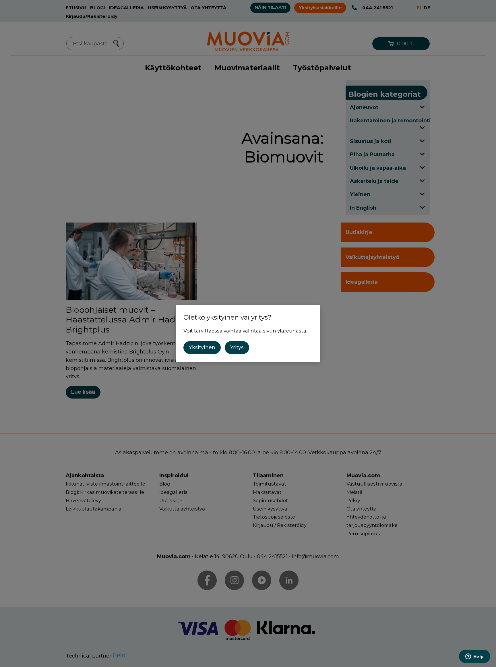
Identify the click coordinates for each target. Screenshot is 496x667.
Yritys (237, 347)
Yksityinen (202, 347)
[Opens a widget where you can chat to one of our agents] (474, 657)
